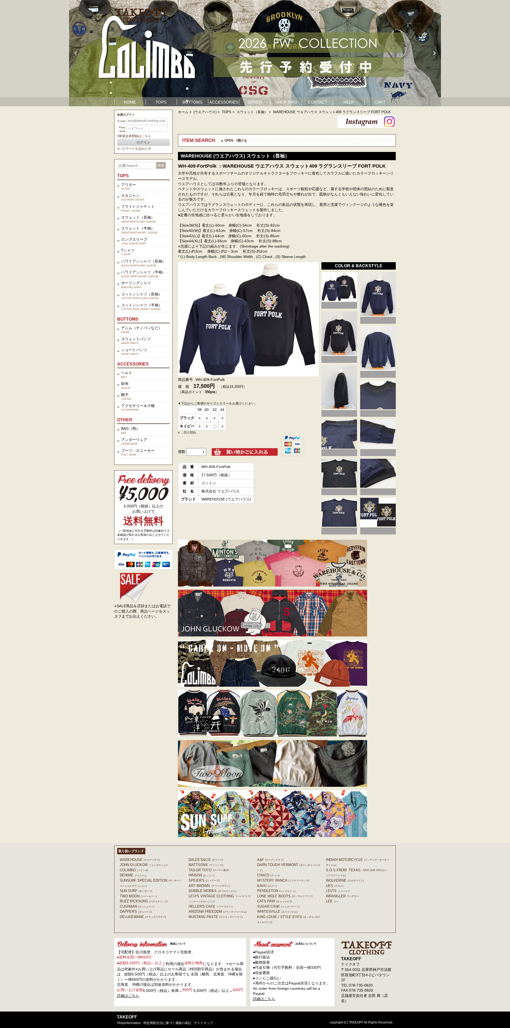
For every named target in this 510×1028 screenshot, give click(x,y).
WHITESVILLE (277, 912)
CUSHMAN (137, 906)
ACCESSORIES (223, 102)
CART (380, 102)
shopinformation (129, 1023)
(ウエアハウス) (205, 112)
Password (122, 129)
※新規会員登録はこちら (134, 136)
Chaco (268, 875)
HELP (348, 102)
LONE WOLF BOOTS (285, 896)
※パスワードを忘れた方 (134, 149)
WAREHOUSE (140, 860)
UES (334, 886)
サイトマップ (203, 1023)
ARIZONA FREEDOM (217, 912)
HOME (130, 102)
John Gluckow (144, 865)
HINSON (201, 875)
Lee (332, 901)
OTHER (255, 102)
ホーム (183, 112)
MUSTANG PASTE (216, 917)
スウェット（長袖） (252, 112)
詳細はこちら (128, 995)
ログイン (143, 142)
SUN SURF (136, 891)
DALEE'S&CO (206, 860)
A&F (270, 860)
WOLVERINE (345, 880)
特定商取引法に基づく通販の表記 (167, 1023)
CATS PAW (274, 901)
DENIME (133, 875)
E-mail (121, 121)
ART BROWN (209, 886)
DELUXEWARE (143, 917)
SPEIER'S (204, 880)
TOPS (161, 102)
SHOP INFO (286, 102)
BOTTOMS (192, 102)
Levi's (338, 891)
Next (434, 53)
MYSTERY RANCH (283, 880)
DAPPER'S (136, 912)
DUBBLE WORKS (212, 891)
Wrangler (342, 896)
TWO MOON (138, 896)
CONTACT (317, 102)
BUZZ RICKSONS (144, 901)
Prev (76, 53)
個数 (181, 451)
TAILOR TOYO (209, 870)
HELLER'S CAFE (211, 906)
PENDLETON (276, 891)
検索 (161, 165)
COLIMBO (134, 870)
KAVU (267, 886)
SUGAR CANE (278, 906)
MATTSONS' (206, 865)
